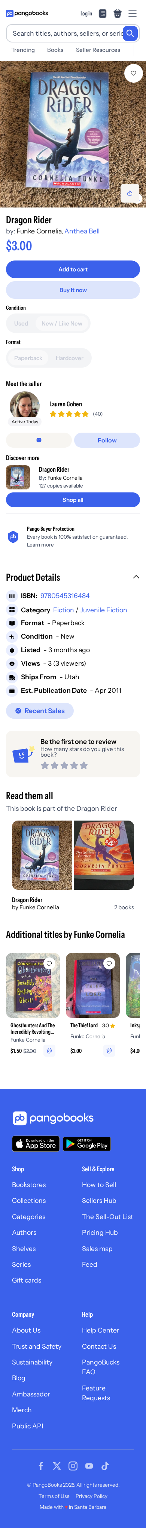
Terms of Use (54, 1496)
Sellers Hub (99, 1200)
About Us (26, 1330)
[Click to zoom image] (73, 134)
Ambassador (31, 1394)
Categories (28, 1217)
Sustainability (32, 1362)
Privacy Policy (91, 1496)
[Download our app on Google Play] (87, 1144)
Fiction (63, 610)
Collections (29, 1200)
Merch (22, 1410)
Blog (18, 1378)
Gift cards (26, 1280)
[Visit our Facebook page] (40, 1465)
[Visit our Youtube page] (89, 1465)
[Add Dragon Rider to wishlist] (133, 73)
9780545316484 (65, 596)
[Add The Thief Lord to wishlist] (109, 963)
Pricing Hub (100, 1232)
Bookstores (29, 1185)
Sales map (97, 1248)
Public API (27, 1426)
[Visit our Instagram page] (73, 1465)
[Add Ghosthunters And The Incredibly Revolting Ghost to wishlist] (49, 963)
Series (21, 1264)
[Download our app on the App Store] (36, 1144)
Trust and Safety (36, 1346)
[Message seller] (39, 440)
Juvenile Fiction (103, 610)
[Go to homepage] (27, 13)
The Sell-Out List (107, 1217)
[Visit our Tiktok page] (105, 1465)
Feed (89, 1264)
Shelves (24, 1248)
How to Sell (99, 1185)
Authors (24, 1232)
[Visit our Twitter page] (56, 1465)
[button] (73, 578)
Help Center (100, 1330)
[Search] (130, 33)
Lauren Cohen (65, 404)
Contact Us (99, 1346)
